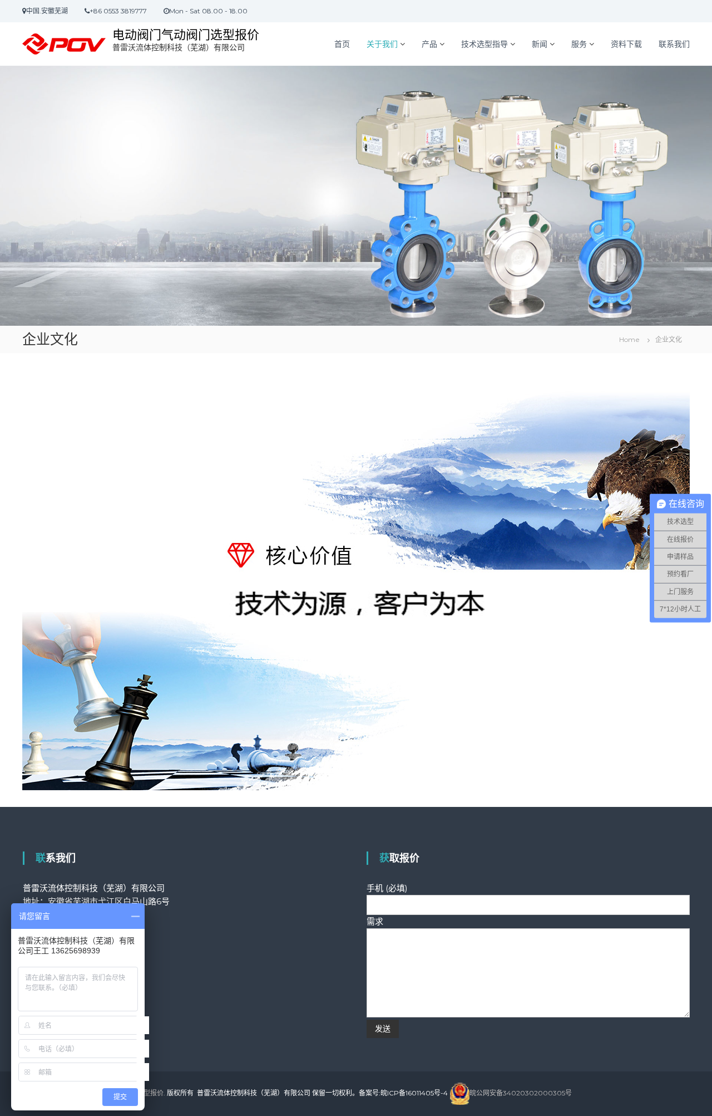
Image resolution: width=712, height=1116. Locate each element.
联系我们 (674, 44)
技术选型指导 (484, 44)
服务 (579, 44)
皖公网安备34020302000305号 (520, 1093)
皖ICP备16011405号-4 (414, 1093)
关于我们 (382, 44)
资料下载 (626, 44)
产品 (429, 44)
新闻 (539, 44)
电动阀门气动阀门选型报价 (185, 34)
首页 (342, 44)
